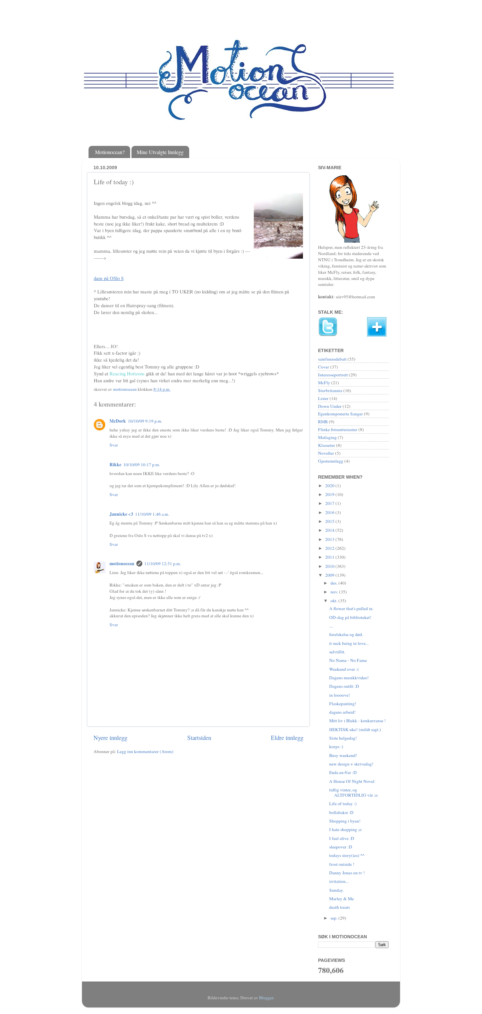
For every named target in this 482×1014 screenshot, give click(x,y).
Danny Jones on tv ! (347, 873)
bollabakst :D (341, 812)
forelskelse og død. (346, 634)
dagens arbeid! (342, 712)
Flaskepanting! (342, 703)
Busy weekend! (343, 755)
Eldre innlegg (287, 737)
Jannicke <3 (121, 514)
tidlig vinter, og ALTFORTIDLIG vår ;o (353, 792)
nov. (335, 592)
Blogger (266, 998)
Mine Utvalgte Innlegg (160, 152)
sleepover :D (340, 847)
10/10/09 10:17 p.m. (141, 464)
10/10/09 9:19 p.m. (145, 421)
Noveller (326, 453)
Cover (323, 367)
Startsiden (199, 737)
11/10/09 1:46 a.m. (152, 514)
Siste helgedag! (343, 738)
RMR (323, 422)
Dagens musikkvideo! (349, 678)
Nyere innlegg (110, 737)
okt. (334, 601)
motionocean (122, 563)
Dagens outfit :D (344, 686)
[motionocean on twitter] (328, 335)
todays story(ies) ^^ (346, 855)
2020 (330, 485)
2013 (330, 539)
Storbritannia (330, 390)
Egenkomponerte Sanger (340, 414)
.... (331, 626)
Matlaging (327, 437)
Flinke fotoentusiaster (337, 429)
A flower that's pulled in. (351, 608)
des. (334, 583)
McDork (118, 421)
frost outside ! (341, 864)
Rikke (115, 464)
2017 (330, 503)
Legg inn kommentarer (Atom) (145, 751)
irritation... (339, 881)
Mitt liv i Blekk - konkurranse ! (357, 721)
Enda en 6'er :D (343, 772)
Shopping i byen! (345, 821)
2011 (330, 557)
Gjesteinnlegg (330, 461)
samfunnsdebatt (332, 359)
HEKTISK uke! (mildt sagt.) (355, 729)
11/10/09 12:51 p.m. (162, 564)
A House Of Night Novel (351, 781)
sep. (334, 918)
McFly (324, 383)
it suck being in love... (349, 643)
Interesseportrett (333, 375)
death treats (339, 907)
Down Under (330, 406)
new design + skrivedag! (351, 764)
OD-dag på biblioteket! (350, 617)
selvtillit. (337, 652)
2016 (330, 512)
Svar (114, 445)
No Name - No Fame (348, 660)
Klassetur (326, 445)
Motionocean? (110, 152)
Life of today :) (343, 803)
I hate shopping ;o (345, 829)
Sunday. (336, 890)
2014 (330, 530)
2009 (330, 575)
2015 (330, 521)
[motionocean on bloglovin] (377, 335)
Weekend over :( (344, 669)
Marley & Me (341, 899)
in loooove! (339, 695)
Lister (323, 398)
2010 (330, 566)
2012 (330, 548)
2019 (330, 494)
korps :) (336, 746)
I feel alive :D (341, 838)
